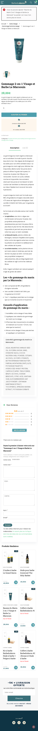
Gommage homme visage (10, 26)
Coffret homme (7, 647)
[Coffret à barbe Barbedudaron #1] (27, 597)
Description (14, 148)
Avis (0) (25, 148)
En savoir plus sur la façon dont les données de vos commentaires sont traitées (17, 534)
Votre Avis (7, 465)
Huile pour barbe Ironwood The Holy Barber (27, 573)
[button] (19, 727)
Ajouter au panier (19, 115)
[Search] (31, 2)
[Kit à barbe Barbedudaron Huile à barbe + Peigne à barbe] (10, 639)
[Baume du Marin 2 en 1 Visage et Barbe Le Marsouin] (10, 597)
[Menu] (2, 2)
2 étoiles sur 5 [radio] (13, 459)
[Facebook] (13, 722)
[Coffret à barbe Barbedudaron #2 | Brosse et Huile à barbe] (27, 639)
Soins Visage (13, 24)
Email (5, 518)
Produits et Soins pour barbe (16, 138)
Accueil (3, 24)
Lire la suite (16, 625)
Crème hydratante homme (10, 605)
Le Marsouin (4, 135)
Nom (5, 510)
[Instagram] (19, 722)
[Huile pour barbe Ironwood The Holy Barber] (27, 559)
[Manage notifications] (33, 726)
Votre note (7, 460)
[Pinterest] (24, 722)
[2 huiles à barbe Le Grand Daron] (10, 559)
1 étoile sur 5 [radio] (13, 459)
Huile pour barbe (7, 567)
